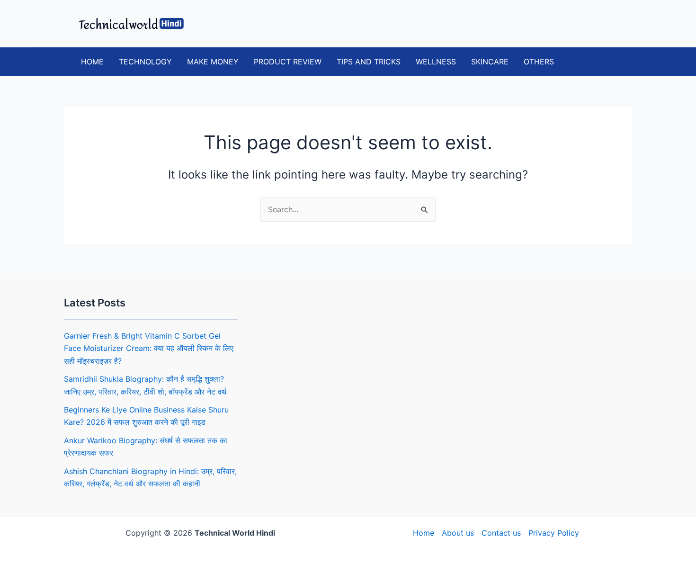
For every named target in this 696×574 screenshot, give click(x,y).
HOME (92, 61)
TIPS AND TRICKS (369, 61)
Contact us (501, 533)
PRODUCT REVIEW (287, 61)
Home (423, 533)
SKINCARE (490, 61)
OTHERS (539, 61)
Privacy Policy (553, 533)
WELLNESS (436, 61)
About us (458, 533)
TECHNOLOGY (145, 61)
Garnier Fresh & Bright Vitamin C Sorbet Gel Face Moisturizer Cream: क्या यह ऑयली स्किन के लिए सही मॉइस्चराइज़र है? (148, 348)
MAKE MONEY (213, 61)
